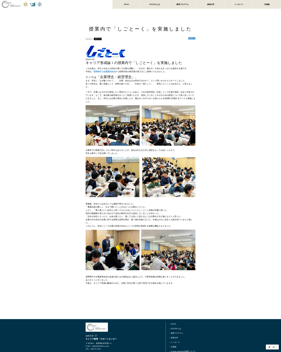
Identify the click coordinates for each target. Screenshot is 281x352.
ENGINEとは (154, 4)
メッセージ (238, 4)
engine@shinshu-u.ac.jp (100, 346)
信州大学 (98, 39)
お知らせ (192, 38)
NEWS (126, 4)
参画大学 (210, 4)
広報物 (267, 4)
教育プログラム (183, 4)
